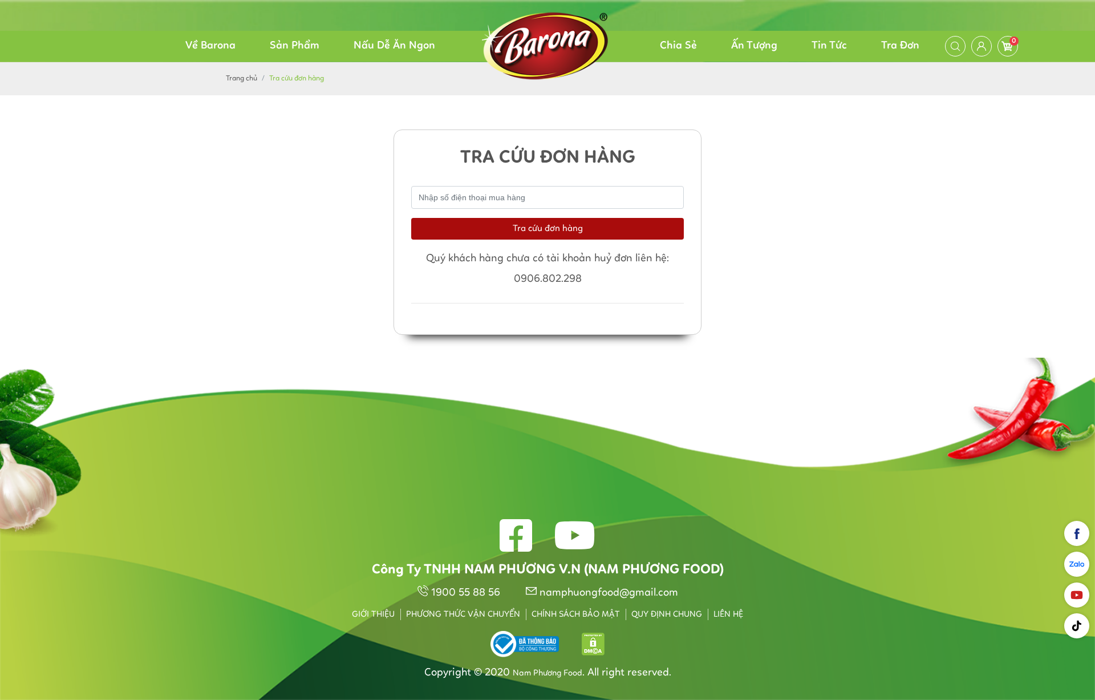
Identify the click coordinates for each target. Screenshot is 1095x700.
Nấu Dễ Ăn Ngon (394, 46)
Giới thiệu (373, 614)
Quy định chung (666, 614)
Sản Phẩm (294, 46)
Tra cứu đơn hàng (548, 228)
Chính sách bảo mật (576, 614)
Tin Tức (829, 46)
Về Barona (210, 46)
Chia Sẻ (678, 46)
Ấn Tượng (754, 46)
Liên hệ (728, 614)
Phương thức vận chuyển (463, 614)
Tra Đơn (900, 46)
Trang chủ (241, 78)
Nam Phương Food (547, 673)
